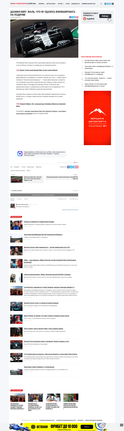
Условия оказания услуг (47, 420)
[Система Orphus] (76, 162)
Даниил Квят (30, 167)
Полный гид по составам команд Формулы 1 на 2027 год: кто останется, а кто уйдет (35, 407)
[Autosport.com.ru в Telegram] (110, 4)
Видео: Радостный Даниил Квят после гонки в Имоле (38, 70)
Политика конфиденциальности (66, 420)
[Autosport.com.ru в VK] (105, 4)
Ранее (26, 199)
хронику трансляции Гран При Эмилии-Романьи (41, 111)
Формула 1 (41, 3)
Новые (12, 199)
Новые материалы (16, 217)
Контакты (80, 420)
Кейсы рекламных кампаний (93, 420)
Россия (60, 3)
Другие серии (51, 3)
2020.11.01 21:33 (33, 204)
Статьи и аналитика (16, 390)
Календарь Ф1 (75, 3)
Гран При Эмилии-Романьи (18, 170)
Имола (28, 170)
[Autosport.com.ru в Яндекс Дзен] (113, 4)
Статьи (67, 3)
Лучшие (19, 199)
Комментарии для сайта (70, 209)
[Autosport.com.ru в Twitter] (108, 4)
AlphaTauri (38, 167)
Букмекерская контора (88, 3)
